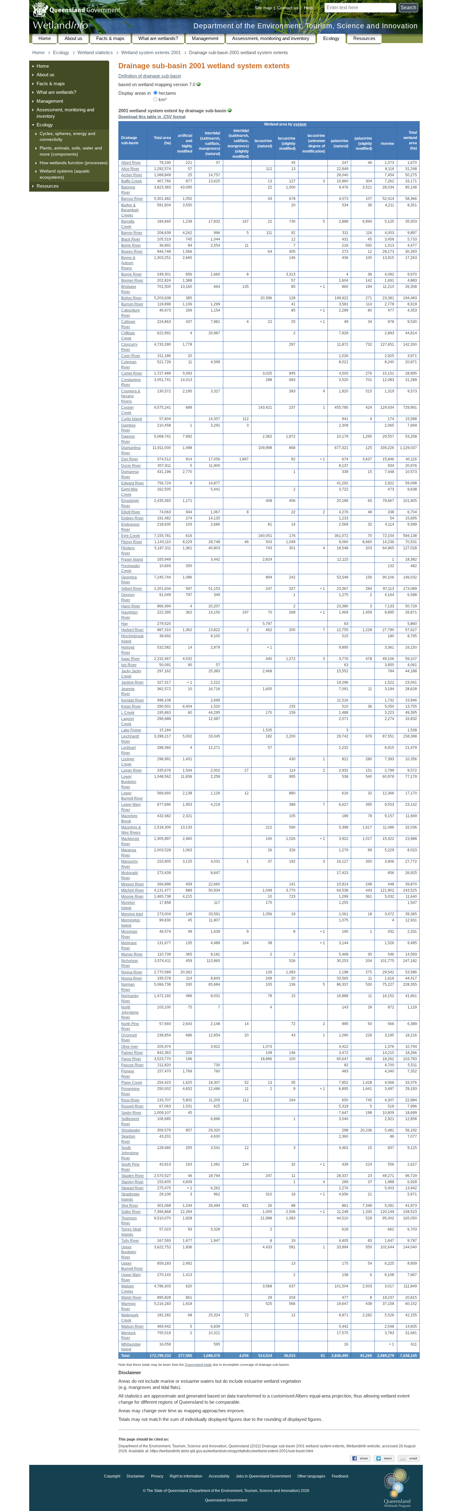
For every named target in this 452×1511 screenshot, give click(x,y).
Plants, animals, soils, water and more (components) (71, 151)
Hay (124, 624)
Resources (364, 38)
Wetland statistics (95, 52)
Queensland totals (198, 1364)
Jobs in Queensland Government (263, 1476)
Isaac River (130, 659)
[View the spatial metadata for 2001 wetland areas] (198, 84)
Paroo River (131, 1059)
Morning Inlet (132, 914)
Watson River (132, 1326)
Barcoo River (132, 199)
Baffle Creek (131, 181)
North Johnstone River (130, 1012)
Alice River (130, 169)
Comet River (131, 373)
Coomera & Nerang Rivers (130, 396)
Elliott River (130, 512)
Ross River (130, 1100)
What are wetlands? (158, 38)
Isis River (129, 665)
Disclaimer (136, 1476)
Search (408, 7)
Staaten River (132, 1176)
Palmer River (132, 1053)
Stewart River (132, 1188)
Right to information (186, 1476)
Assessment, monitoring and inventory (270, 38)
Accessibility (219, 1476)
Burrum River (132, 304)
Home (44, 38)
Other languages (311, 1476)
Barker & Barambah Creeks (130, 210)
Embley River (132, 518)
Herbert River (132, 630)
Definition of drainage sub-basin (149, 76)
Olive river (129, 1046)
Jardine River (132, 682)
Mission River (132, 884)
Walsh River (131, 1297)
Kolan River (131, 706)
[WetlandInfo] (60, 26)
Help (308, 7)
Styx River (129, 1205)
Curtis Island (131, 419)
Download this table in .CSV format (151, 116)
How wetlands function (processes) (74, 162)
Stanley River (132, 1182)
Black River (130, 239)
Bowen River (132, 251)
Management (205, 38)
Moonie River (132, 896)
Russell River (132, 1106)
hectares (166, 93)
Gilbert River (131, 589)
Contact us (287, 7)
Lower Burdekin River (128, 781)
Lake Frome (131, 730)
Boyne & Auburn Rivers (128, 263)
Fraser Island (132, 559)
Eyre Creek (130, 536)
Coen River (130, 356)
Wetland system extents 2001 (151, 52)
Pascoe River (132, 1065)
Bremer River (132, 280)
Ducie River (131, 465)
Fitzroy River (131, 542)
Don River (129, 459)
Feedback (340, 1476)
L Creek (127, 712)
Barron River (131, 233)
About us (73, 38)
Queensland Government (226, 1500)
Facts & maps (110, 38)
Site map (263, 7)
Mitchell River (132, 890)
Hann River (130, 606)
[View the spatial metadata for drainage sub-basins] (230, 110)
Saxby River (131, 1113)
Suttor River (131, 1212)
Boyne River (131, 274)
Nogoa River (131, 972)
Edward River (132, 483)
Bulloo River (131, 298)
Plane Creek (131, 1082)
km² (162, 99)
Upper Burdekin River (128, 1252)
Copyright (112, 1476)
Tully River (130, 1241)
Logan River (131, 770)
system (300, 124)
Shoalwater (130, 1130)
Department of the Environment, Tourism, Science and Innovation (305, 26)
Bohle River (131, 245)
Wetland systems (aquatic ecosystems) (65, 174)
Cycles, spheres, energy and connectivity (67, 136)
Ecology (331, 38)
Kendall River (132, 700)
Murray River (132, 954)
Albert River (131, 163)
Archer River (131, 175)
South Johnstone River (130, 1153)
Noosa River (131, 978)
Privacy (157, 1476)
